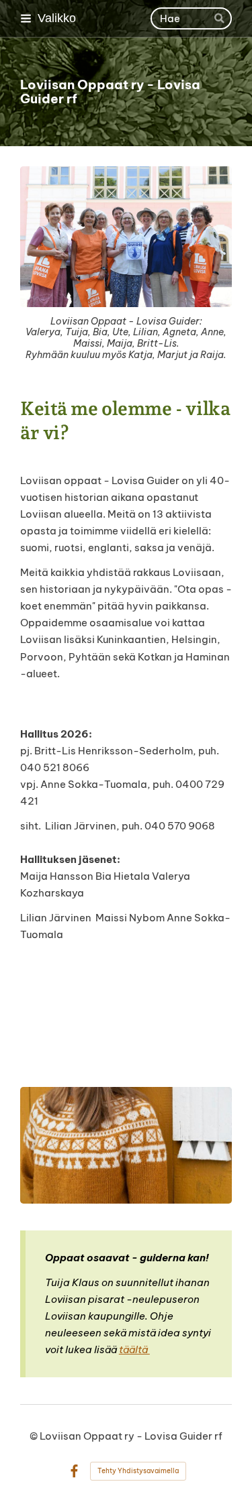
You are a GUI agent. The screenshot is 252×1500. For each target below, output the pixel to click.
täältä (134, 1349)
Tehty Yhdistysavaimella (138, 1470)
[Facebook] (74, 1471)
